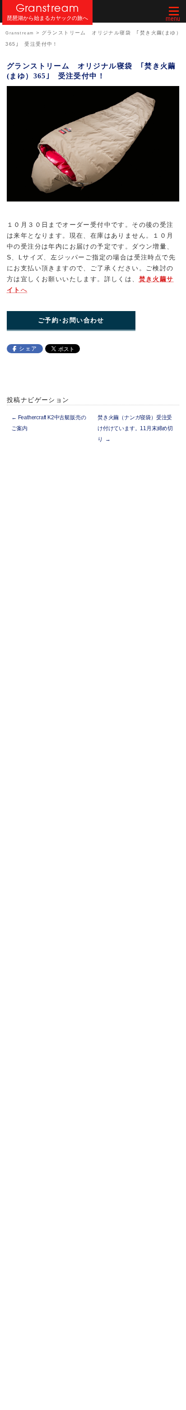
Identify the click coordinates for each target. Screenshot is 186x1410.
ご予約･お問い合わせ (71, 320)
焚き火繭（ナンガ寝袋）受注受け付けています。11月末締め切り (135, 428)
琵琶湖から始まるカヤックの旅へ (47, 18)
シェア (28, 348)
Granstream (47, 8)
